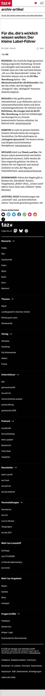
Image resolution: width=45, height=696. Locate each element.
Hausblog (5, 347)
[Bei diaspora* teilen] (30, 214)
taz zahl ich (6, 393)
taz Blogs (5, 551)
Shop (3, 597)
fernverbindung (8, 434)
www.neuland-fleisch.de (29, 171)
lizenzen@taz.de (34, 653)
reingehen (5, 457)
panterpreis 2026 (8, 410)
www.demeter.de (23, 145)
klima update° (7, 440)
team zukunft (6, 474)
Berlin (3, 277)
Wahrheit (5, 288)
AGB (14, 671)
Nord (3, 283)
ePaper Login (7, 632)
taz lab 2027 (6, 532)
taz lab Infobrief (8, 492)
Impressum (6, 671)
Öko (3, 254)
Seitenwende (22, 671)
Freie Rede (6, 451)
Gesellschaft (6, 260)
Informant (26, 666)
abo (3, 382)
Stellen (4, 358)
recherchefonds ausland (11, 399)
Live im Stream (7, 521)
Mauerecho (6, 445)
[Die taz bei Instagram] (26, 232)
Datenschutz (36, 666)
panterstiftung (7, 405)
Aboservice (6, 627)
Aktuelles (5, 341)
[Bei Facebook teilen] (19, 214)
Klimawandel (6, 323)
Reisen (4, 586)
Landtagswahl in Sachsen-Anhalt (15, 312)
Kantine (4, 592)
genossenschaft (8, 387)
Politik (4, 248)
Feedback (5, 621)
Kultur (4, 265)
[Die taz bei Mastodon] (15, 232)
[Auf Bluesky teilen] (14, 214)
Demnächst (6, 509)
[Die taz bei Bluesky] (21, 232)
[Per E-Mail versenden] (3, 214)
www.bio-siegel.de (10, 92)
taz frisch (5, 480)
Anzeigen (5, 603)
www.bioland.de (23, 123)
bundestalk (6, 428)
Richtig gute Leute (9, 318)
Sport (3, 271)
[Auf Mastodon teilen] (8, 214)
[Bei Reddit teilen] (35, 214)
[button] (42, 3)
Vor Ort (4, 515)
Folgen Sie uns (6, 231)
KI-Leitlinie (16, 666)
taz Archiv (5, 568)
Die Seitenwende (8, 352)
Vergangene (6, 527)
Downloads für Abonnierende (14, 638)
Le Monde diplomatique (11, 562)
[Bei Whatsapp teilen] (24, 214)
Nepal (3, 306)
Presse (4, 364)
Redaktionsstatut (18, 660)
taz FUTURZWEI (8, 556)
